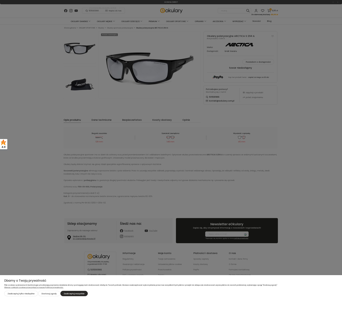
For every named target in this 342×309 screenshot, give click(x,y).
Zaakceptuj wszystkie (74, 293)
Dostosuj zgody (49, 293)
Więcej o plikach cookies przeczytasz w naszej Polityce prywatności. (33, 287)
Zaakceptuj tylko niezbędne (21, 293)
